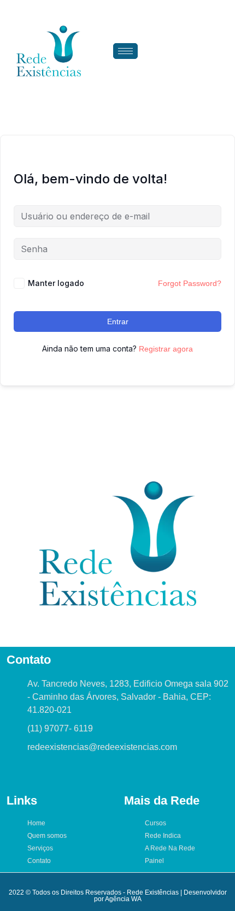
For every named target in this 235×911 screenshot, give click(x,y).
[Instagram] (53, 773)
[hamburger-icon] (125, 51)
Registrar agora (166, 348)
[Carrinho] (196, 50)
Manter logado (56, 283)
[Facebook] (15, 773)
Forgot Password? (189, 283)
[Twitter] (34, 773)
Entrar (117, 321)
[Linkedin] (72, 773)
